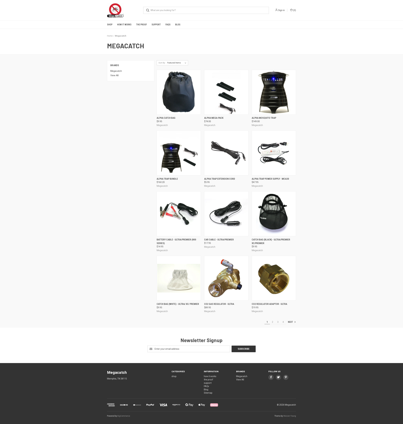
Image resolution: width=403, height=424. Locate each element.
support (156, 24)
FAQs (167, 24)
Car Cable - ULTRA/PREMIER (219, 239)
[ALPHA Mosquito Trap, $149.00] (273, 92)
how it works (124, 24)
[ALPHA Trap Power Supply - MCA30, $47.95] (273, 153)
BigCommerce (123, 416)
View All (114, 75)
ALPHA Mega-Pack (213, 118)
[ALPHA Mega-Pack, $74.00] (226, 92)
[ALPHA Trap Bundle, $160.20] (178, 153)
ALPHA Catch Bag (166, 118)
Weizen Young (289, 416)
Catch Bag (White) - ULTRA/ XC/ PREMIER (178, 304)
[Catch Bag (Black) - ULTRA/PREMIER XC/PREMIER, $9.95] (273, 214)
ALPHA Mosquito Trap (264, 118)
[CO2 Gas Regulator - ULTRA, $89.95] (226, 278)
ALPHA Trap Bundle (167, 178)
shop (109, 24)
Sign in (281, 10)
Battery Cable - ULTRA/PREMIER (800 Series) (176, 241)
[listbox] (177, 62)
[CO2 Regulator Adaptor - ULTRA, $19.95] (273, 278)
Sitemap (208, 393)
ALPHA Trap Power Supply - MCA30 (270, 178)
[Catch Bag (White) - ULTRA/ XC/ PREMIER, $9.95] (178, 278)
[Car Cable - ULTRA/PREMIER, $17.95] (226, 214)
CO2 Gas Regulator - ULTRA (219, 304)
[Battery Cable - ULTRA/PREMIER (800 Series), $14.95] (178, 214)
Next (290, 322)
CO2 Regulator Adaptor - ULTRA (269, 304)
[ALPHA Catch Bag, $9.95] (178, 92)
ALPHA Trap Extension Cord (219, 178)
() (294, 10)
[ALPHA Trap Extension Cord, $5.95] (226, 153)
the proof (141, 24)
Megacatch (116, 71)
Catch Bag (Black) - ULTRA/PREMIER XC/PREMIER (271, 241)
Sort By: (162, 63)
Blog (177, 24)
